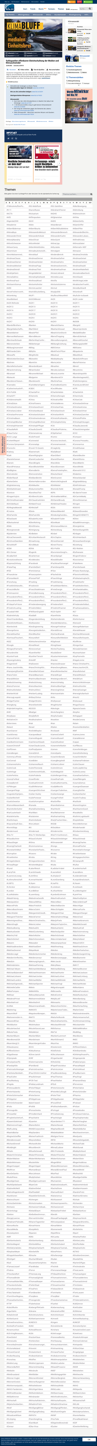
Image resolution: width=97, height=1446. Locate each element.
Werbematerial (25, 2)
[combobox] (76, 194)
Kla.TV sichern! (15, 2)
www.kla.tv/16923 (36, 95)
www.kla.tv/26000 (19, 107)
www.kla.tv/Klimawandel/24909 (24, 110)
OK (89, 1439)
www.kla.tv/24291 (37, 92)
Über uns (7, 2)
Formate (51, 9)
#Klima (48, 15)
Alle (48, 199)
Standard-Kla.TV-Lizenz (19, 124)
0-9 (90, 203)
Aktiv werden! (34, 2)
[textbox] (76, 194)
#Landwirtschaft (60, 15)
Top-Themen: (10, 14)
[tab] (11, 69)
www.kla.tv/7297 (26, 103)
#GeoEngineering (75, 15)
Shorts (42, 9)
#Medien (51, 121)
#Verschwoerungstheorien (19, 121)
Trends (33, 9)
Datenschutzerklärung (8, 1444)
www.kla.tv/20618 (38, 88)
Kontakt (43, 2)
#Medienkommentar (41, 121)
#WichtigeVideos (23, 15)
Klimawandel (73, 21)
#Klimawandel (38, 15)
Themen (61, 9)
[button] (71, 1)
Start (25, 9)
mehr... (86, 14)
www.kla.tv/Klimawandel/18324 (24, 114)
